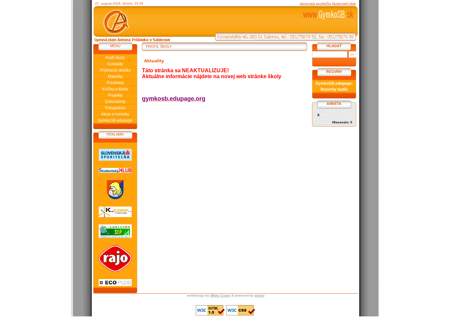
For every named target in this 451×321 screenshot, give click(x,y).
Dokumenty (115, 101)
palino (259, 295)
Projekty (115, 95)
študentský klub (344, 3)
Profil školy (115, 57)
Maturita (115, 76)
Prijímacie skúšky (115, 70)
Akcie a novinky (115, 114)
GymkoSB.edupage (115, 120)
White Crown (220, 295)
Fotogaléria (115, 108)
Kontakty (115, 64)
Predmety (115, 82)
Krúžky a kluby (115, 89)
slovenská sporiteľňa (315, 3)
